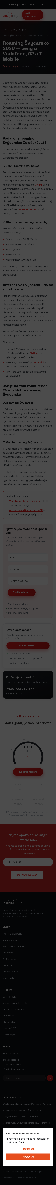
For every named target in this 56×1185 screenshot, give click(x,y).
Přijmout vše (28, 1156)
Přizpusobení (28, 1148)
